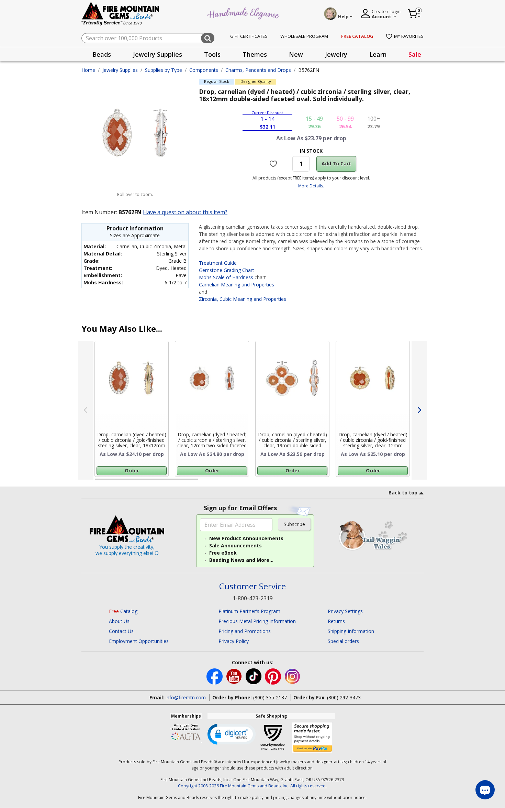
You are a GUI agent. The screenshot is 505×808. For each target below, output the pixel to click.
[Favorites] (274, 164)
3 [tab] (310, 482)
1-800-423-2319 (253, 598)
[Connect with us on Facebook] (215, 676)
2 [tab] (204, 482)
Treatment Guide (218, 263)
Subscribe (294, 524)
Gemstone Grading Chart (226, 270)
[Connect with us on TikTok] (254, 676)
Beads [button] (101, 54)
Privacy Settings (345, 611)
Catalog (123, 611)
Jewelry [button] (336, 54)
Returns (336, 621)
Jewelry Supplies (120, 70)
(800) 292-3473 (344, 697)
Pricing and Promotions (244, 631)
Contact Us (121, 631)
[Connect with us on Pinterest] (273, 676)
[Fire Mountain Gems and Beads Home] (120, 13)
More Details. (311, 186)
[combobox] (147, 38)
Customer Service (252, 586)
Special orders (343, 641)
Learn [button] (377, 54)
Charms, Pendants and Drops (258, 70)
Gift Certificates (249, 36)
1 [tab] (98, 482)
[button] (231, 733)
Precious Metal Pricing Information (257, 621)
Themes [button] (255, 54)
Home (88, 70)
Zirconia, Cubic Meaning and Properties (242, 299)
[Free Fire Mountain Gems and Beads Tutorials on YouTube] (235, 676)
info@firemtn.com (186, 697)
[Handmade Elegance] (244, 12)
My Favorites (409, 36)
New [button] (296, 54)
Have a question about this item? (185, 212)
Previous (85, 410)
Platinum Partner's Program (249, 611)
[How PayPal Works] (312, 737)
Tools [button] (212, 54)
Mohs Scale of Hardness (226, 277)
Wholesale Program (304, 36)
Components (203, 70)
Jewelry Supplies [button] (157, 54)
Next (419, 410)
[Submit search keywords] (207, 38)
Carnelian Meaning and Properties (236, 284)
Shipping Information (351, 631)
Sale (414, 54)
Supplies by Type (163, 70)
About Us (119, 621)
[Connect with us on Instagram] (292, 676)
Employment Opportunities (139, 641)
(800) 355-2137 (270, 697)
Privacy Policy (233, 641)
